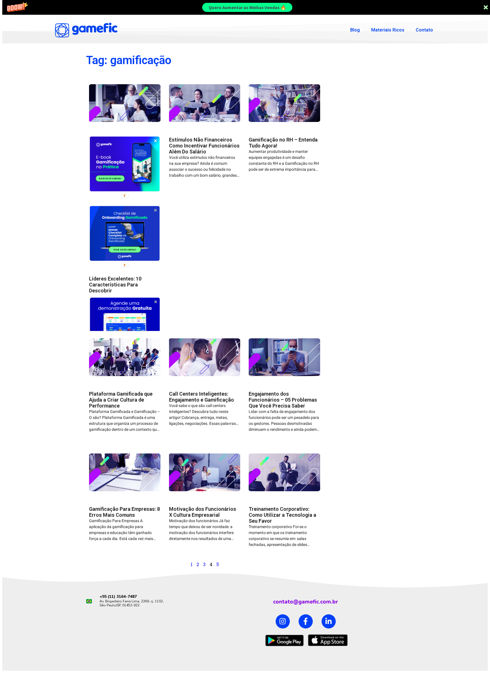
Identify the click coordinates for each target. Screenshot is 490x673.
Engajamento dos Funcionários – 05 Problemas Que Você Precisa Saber (283, 400)
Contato (424, 30)
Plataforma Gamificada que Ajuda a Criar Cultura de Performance (121, 400)
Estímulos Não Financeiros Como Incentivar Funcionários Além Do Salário (204, 146)
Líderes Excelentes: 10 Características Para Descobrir (115, 285)
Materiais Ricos (387, 30)
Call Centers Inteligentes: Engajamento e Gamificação (201, 397)
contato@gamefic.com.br (305, 602)
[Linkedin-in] (329, 621)
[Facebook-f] (306, 621)
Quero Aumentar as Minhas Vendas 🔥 (247, 7)
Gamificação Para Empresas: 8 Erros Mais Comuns (124, 512)
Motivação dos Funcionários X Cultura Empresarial (202, 512)
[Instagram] (283, 621)
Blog (355, 30)
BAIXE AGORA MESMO (110, 178)
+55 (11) (108, 596)
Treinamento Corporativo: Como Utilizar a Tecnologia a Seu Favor (282, 515)
